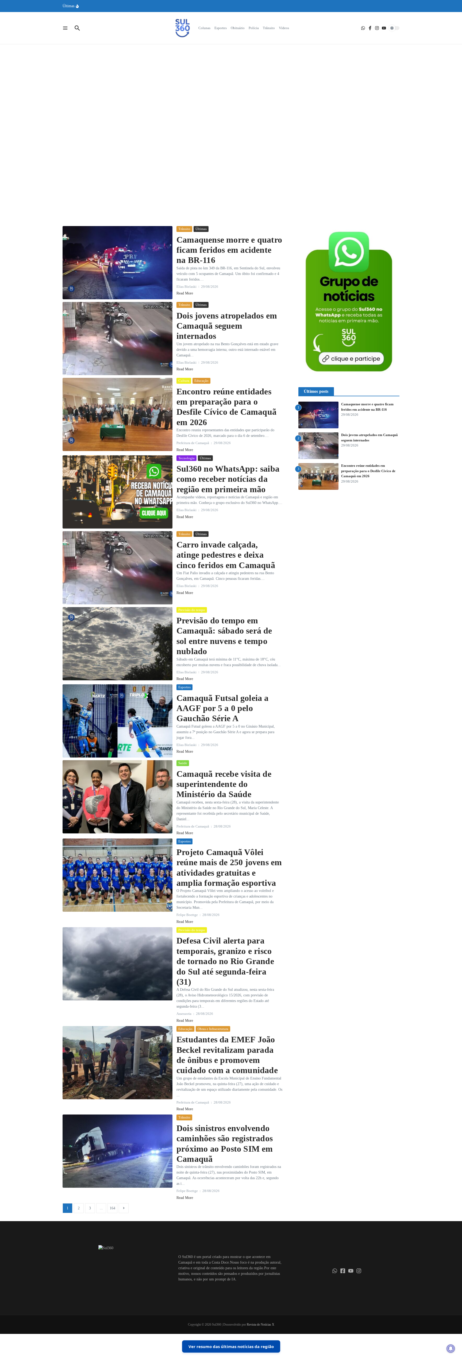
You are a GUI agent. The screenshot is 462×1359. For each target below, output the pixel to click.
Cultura (183, 381)
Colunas (204, 28)
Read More (231, 164)
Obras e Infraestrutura (213, 1029)
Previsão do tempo (191, 610)
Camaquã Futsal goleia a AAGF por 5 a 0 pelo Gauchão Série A (222, 708)
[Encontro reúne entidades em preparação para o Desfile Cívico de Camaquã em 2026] (117, 414)
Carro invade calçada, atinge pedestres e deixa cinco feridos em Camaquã (225, 555)
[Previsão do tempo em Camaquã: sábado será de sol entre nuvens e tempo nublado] (117, 643)
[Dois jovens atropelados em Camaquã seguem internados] (117, 338)
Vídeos (284, 28)
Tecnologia (186, 458)
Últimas (239, 107)
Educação (201, 381)
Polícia (254, 28)
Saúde (182, 763)
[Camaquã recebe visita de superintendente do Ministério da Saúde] (117, 796)
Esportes (220, 28)
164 (112, 1208)
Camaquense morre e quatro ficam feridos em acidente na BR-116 (229, 250)
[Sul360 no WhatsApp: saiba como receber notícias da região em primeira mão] (117, 492)
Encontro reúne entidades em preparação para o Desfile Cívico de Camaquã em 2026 (368, 471)
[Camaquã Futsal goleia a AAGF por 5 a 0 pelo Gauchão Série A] (117, 721)
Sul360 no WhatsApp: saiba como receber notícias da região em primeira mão (227, 479)
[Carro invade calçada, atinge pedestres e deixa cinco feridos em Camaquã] (117, 567)
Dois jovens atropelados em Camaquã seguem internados (226, 326)
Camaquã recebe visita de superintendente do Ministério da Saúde (223, 784)
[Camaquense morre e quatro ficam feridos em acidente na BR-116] (117, 262)
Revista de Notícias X (260, 1324)
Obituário (238, 28)
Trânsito (269, 28)
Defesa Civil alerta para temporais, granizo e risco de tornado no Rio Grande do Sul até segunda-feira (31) (225, 961)
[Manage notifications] (450, 1348)
